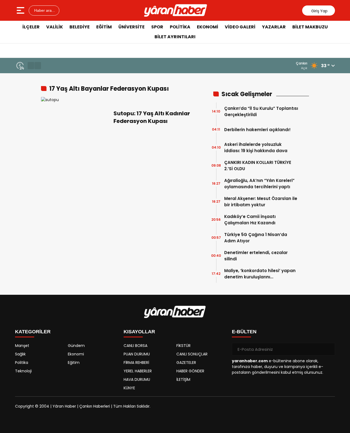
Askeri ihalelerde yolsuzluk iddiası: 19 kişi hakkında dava (255, 148)
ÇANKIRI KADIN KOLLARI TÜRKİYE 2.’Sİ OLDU (257, 166)
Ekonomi (207, 27)
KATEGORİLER (33, 331)
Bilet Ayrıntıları (175, 37)
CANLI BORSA (135, 345)
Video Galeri (240, 27)
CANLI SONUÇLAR (192, 354)
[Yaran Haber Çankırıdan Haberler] (176, 10)
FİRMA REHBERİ (136, 362)
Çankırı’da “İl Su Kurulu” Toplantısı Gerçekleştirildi (261, 111)
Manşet (22, 345)
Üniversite (131, 27)
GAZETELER (186, 362)
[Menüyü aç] (21, 10)
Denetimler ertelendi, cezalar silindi (256, 256)
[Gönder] (328, 349)
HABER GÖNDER (190, 371)
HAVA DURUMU (137, 379)
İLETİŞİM (183, 379)
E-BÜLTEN (244, 331)
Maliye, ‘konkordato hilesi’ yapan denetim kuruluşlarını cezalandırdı (260, 274)
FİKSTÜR (183, 345)
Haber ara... (44, 10)
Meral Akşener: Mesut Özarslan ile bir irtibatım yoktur (260, 202)
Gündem (76, 345)
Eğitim (104, 27)
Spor (157, 27)
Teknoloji (23, 371)
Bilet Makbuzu (310, 27)
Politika (180, 27)
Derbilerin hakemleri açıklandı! (257, 129)
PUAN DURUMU (137, 354)
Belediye (79, 27)
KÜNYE (129, 388)
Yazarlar (274, 27)
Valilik (54, 27)
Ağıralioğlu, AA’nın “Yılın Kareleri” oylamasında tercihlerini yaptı (259, 184)
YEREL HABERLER (138, 371)
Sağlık (20, 354)
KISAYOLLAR (139, 331)
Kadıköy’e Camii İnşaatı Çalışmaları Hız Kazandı (250, 220)
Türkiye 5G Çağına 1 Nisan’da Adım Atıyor (255, 238)
